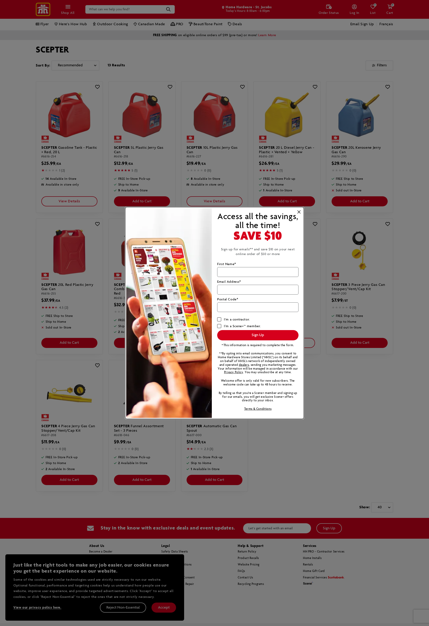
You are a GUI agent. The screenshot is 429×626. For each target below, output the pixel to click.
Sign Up (258, 335)
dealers (244, 365)
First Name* (226, 264)
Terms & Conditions (258, 409)
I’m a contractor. (237, 319)
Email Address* (229, 282)
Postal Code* (227, 299)
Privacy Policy (233, 372)
